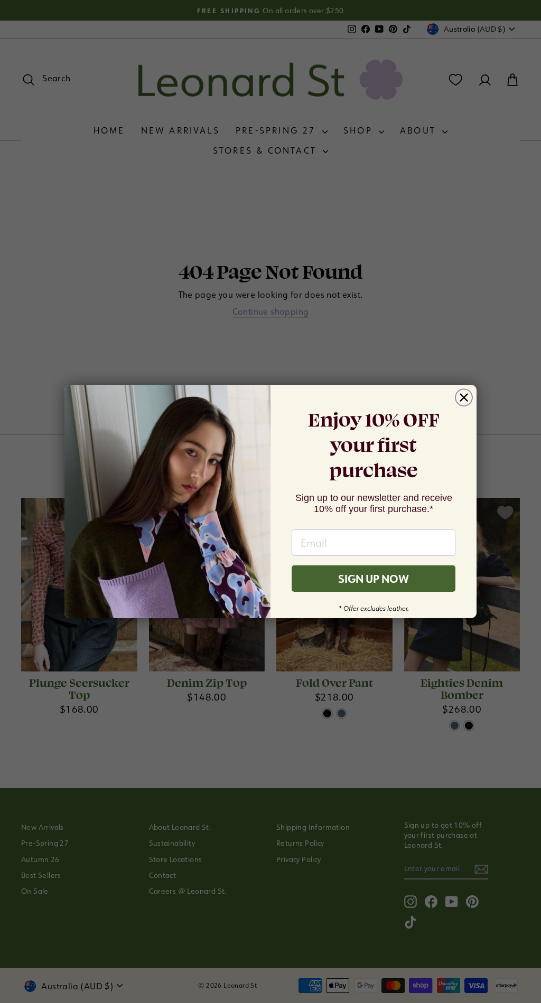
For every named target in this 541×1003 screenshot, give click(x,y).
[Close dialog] (463, 397)
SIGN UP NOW (373, 578)
